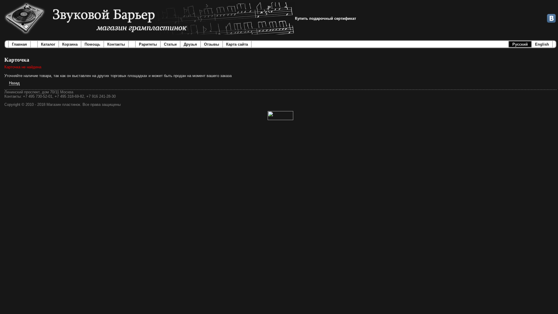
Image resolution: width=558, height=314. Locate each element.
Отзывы (211, 44)
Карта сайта (237, 44)
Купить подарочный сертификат (325, 18)
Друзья (190, 44)
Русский (520, 44)
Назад (14, 83)
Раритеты (148, 44)
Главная (19, 44)
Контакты (116, 44)
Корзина (70, 44)
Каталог (48, 44)
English (542, 44)
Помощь (92, 44)
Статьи (170, 44)
